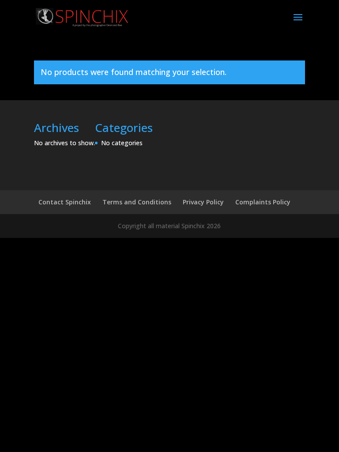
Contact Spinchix (64, 202)
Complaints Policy (262, 202)
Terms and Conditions (136, 202)
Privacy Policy (203, 202)
